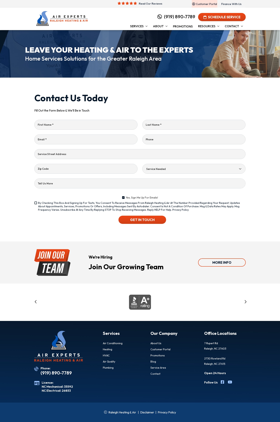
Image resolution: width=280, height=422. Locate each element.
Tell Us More (45, 183)
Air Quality (109, 361)
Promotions (157, 355)
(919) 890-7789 (179, 16)
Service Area (158, 367)
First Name (45, 124)
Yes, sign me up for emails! (142, 197)
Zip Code (43, 168)
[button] (35, 302)
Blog (153, 361)
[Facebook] (223, 382)
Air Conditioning (112, 343)
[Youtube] (230, 382)
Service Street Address (52, 154)
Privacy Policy (180, 209)
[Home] (62, 19)
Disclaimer (147, 412)
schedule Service (224, 17)
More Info (221, 262)
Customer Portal (160, 349)
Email (42, 139)
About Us (155, 343)
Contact (155, 373)
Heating (107, 349)
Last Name (153, 124)
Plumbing (108, 367)
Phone (149, 139)
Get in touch (142, 220)
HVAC (106, 355)
